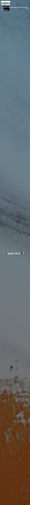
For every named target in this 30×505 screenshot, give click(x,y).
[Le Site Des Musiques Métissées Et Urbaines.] (5, 3)
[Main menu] (27, 8)
